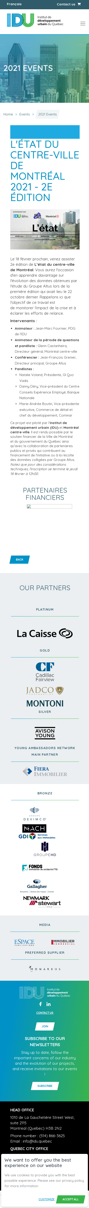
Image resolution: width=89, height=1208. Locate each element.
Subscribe (44, 1086)
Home (8, 114)
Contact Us (44, 1012)
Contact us (66, 4)
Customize (47, 1199)
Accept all (71, 1199)
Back (19, 559)
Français (14, 4)
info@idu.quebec (37, 1141)
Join (45, 1026)
